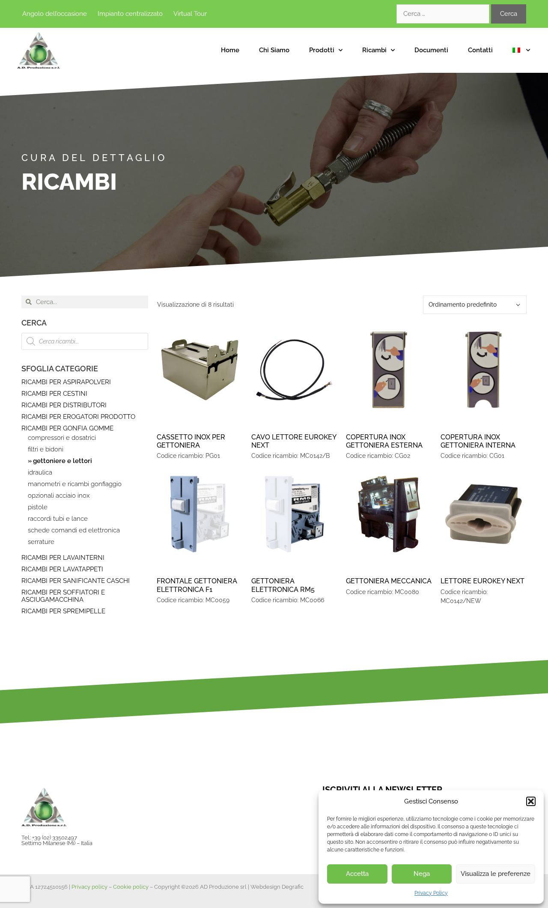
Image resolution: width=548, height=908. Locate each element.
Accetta (357, 874)
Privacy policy (89, 887)
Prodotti (321, 50)
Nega (422, 874)
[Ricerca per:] (443, 14)
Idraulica (40, 472)
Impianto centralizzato (130, 14)
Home (230, 50)
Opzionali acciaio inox (58, 495)
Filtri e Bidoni (45, 449)
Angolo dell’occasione (54, 14)
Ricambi (374, 50)
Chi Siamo (274, 50)
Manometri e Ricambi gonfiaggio (75, 484)
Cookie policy (131, 887)
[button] (531, 801)
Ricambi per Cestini (54, 393)
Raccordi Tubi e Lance (58, 519)
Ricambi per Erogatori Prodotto (78, 417)
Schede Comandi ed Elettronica (74, 530)
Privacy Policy (431, 893)
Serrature (41, 542)
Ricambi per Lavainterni (62, 558)
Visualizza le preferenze (495, 874)
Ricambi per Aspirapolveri (66, 382)
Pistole (38, 507)
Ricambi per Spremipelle (63, 611)
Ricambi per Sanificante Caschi (75, 581)
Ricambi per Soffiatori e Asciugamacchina (63, 595)
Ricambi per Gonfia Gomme (67, 428)
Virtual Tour (190, 14)
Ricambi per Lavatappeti (62, 569)
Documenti (431, 50)
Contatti (480, 50)
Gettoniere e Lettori (62, 461)
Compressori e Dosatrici (62, 438)
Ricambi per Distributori (64, 405)
